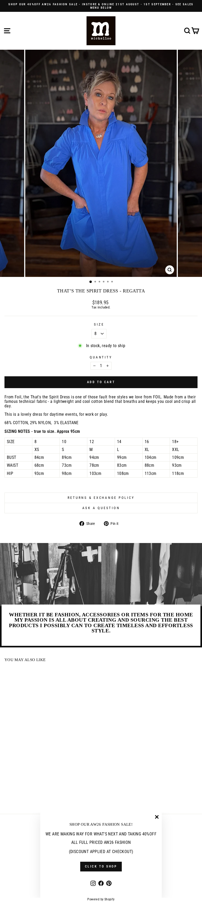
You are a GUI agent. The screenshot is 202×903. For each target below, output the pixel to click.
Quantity (101, 357)
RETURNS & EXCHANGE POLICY (101, 498)
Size (99, 324)
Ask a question (101, 508)
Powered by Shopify (100, 899)
